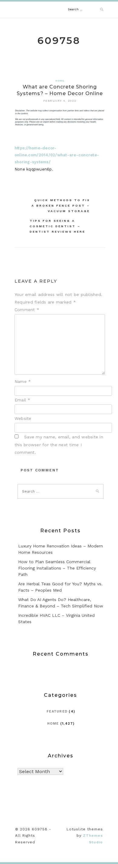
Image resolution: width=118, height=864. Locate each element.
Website (23, 418)
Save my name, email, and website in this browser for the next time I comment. (59, 444)
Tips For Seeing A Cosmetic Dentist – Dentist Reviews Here (57, 226)
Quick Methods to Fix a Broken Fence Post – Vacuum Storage (60, 205)
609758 (59, 40)
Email (23, 399)
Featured (57, 711)
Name (23, 381)
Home (59, 80)
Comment (27, 309)
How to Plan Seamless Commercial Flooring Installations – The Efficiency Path (57, 568)
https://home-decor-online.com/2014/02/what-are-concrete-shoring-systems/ (57, 155)
